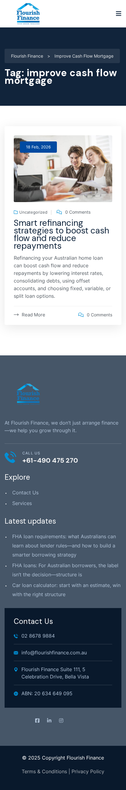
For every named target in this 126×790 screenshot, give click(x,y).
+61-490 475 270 (50, 460)
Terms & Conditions (44, 771)
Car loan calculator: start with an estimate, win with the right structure (66, 589)
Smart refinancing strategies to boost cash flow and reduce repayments (61, 234)
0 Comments (78, 212)
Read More (33, 315)
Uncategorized (33, 212)
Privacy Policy (88, 771)
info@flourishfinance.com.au (54, 652)
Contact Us (25, 492)
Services (22, 503)
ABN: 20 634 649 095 (46, 693)
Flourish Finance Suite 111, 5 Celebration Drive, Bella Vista (55, 673)
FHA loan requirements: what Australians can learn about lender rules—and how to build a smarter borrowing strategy (64, 545)
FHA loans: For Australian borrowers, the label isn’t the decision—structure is (65, 570)
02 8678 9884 (38, 636)
